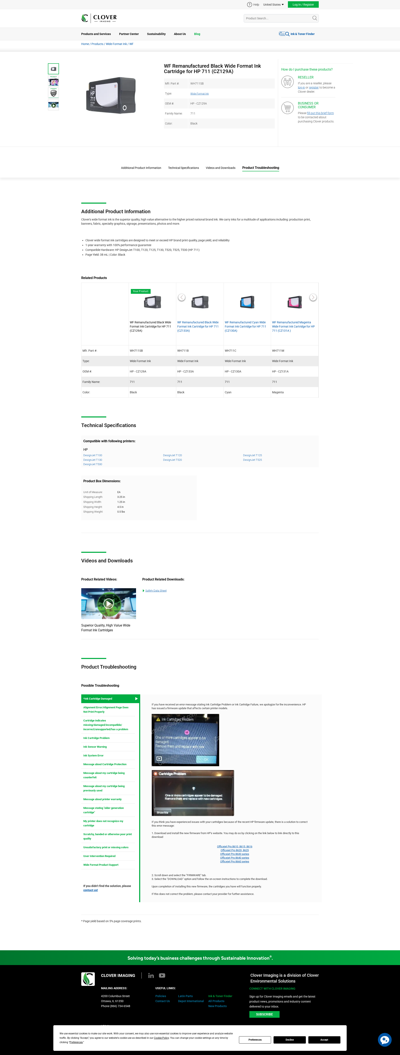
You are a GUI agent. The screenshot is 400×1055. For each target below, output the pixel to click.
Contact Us (162, 1001)
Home (85, 44)
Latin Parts (185, 996)
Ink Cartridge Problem (96, 738)
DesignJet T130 (92, 459)
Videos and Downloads (220, 167)
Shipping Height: (92, 506)
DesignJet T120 (172, 455)
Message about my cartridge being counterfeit (104, 775)
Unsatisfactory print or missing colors (106, 847)
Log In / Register (303, 4)
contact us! (90, 890)
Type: (168, 93)
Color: (168, 123)
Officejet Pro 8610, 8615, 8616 (234, 846)
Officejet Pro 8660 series (234, 861)
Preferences (255, 1039)
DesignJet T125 (252, 455)
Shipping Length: (93, 496)
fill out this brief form (320, 113)
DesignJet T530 (92, 464)
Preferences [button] (76, 1042)
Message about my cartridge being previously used (104, 788)
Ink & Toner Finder (303, 34)
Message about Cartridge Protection (104, 764)
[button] (385, 1040)
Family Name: (173, 113)
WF (131, 44)
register (314, 87)
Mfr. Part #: (172, 83)
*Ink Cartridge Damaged (97, 698)
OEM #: (169, 103)
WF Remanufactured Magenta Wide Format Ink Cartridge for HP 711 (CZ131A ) (293, 326)
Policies (160, 996)
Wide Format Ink (116, 44)
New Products (217, 1006)
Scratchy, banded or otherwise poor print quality (107, 836)
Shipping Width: (92, 501)
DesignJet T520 (172, 459)
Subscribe (264, 1014)
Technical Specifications (183, 167)
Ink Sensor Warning (95, 746)
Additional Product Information (141, 167)
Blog (197, 34)
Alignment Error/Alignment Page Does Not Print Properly (106, 709)
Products (97, 44)
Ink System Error (93, 755)
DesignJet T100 (92, 455)
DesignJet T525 (252, 459)
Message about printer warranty (102, 799)
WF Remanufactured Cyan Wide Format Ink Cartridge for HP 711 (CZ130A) (245, 326)
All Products (216, 1001)
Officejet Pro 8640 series (234, 857)
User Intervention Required (99, 856)
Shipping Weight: (93, 511)
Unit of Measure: (93, 492)
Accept (324, 1039)
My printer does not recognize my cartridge (103, 823)
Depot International (191, 1001)
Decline (290, 1039)
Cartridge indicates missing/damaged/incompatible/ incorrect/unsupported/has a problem (105, 725)
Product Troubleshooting (260, 168)
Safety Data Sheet (156, 590)
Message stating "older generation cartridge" (103, 810)
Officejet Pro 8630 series (234, 854)
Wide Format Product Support (100, 864)
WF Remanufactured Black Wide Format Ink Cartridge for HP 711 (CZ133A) (198, 326)
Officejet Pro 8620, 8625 (235, 850)
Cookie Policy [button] (161, 1037)
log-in (301, 87)
